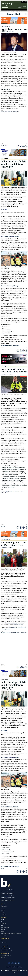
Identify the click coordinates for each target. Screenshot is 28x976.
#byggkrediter (4, 632)
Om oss (2, 940)
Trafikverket (3, 923)
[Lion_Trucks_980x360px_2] (14, 359)
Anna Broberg (4, 145)
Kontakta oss (4, 942)
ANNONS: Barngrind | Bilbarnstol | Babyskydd (11, 933)
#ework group (4, 111)
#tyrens (17, 111)
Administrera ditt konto (6, 955)
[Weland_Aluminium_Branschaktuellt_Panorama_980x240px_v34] (14, 152)
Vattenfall (3, 929)
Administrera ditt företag (6, 950)
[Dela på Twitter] (20, 146)
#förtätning (4, 491)
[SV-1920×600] (14, 5)
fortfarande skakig (18, 624)
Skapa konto (3, 957)
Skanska (2, 919)
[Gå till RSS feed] (26, 146)
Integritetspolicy (9, 966)
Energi (2, 908)
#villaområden (4, 492)
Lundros (5, 895)
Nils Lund (3, 526)
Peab (2, 925)
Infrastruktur (3, 914)
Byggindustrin (6, 26)
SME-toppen (3, 935)
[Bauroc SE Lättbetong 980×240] (14, 20)
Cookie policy (19, 966)
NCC (2, 921)
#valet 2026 (21, 491)
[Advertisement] (14, 128)
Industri (2, 912)
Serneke (2, 931)
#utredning (15, 491)
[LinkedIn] (15, 963)
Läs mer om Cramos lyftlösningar (10, 236)
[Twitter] (19, 963)
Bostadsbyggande (5, 927)
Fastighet (3, 910)
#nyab (13, 111)
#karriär (10, 111)
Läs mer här (4, 209)
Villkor (14, 966)
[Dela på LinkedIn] (23, 146)
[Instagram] (12, 963)
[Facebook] (9, 963)
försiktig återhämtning (11, 623)
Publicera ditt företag (5, 948)
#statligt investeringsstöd (14, 632)
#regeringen (10, 491)
